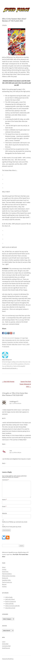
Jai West (21, 342)
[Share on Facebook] (3, 333)
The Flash (8, 344)
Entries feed (5, 644)
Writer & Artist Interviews (8, 576)
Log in (3, 641)
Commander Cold (9, 340)
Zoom (19, 344)
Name (4, 499)
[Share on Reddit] (14, 333)
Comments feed (6, 646)
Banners (4, 584)
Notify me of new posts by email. (11, 527)
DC (15, 340)
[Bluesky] (4, 539)
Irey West (15, 342)
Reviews (17, 338)
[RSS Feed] (7, 539)
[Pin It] (11, 333)
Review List (5, 578)
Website (4, 513)
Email (4, 506)
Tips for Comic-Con (7, 582)
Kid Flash (25, 342)
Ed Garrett (6, 346)
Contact (4, 569)
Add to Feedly (8, 597)
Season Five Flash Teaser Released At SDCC (25, 384)
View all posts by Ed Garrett (10, 368)
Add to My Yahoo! (10, 599)
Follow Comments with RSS (12, 605)
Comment (5, 480)
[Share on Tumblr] (8, 333)
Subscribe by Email (10, 608)
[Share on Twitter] (6, 333)
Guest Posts (5, 571)
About (3, 567)
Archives (4, 586)
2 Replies (4, 25)
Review (4, 344)
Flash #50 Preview (8, 381)
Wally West (15, 344)
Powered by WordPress (7, 659)
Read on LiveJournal (10, 601)
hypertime (10, 342)
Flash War (22, 340)
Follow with (9, 603)
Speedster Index (6, 580)
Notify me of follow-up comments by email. (14, 522)
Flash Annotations (7, 573)
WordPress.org (6, 648)
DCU (18, 340)
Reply (3, 444)
